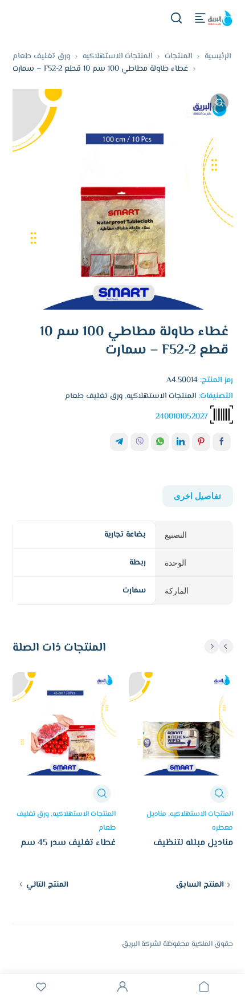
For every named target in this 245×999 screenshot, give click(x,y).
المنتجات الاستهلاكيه (117, 56)
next (212, 646)
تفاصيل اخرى (197, 495)
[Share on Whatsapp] (160, 442)
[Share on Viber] (139, 442)
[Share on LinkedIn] (181, 442)
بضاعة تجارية (125, 535)
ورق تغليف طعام (41, 56)
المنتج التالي (47, 885)
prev (226, 646)
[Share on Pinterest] (201, 442)
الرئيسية (218, 56)
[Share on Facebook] (222, 442)
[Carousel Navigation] (217, 646)
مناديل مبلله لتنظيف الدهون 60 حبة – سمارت (186, 849)
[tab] (197, 496)
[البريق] (219, 18)
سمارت (134, 590)
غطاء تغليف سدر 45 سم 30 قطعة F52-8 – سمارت (66, 849)
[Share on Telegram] (119, 442)
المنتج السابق (199, 885)
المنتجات (178, 56)
